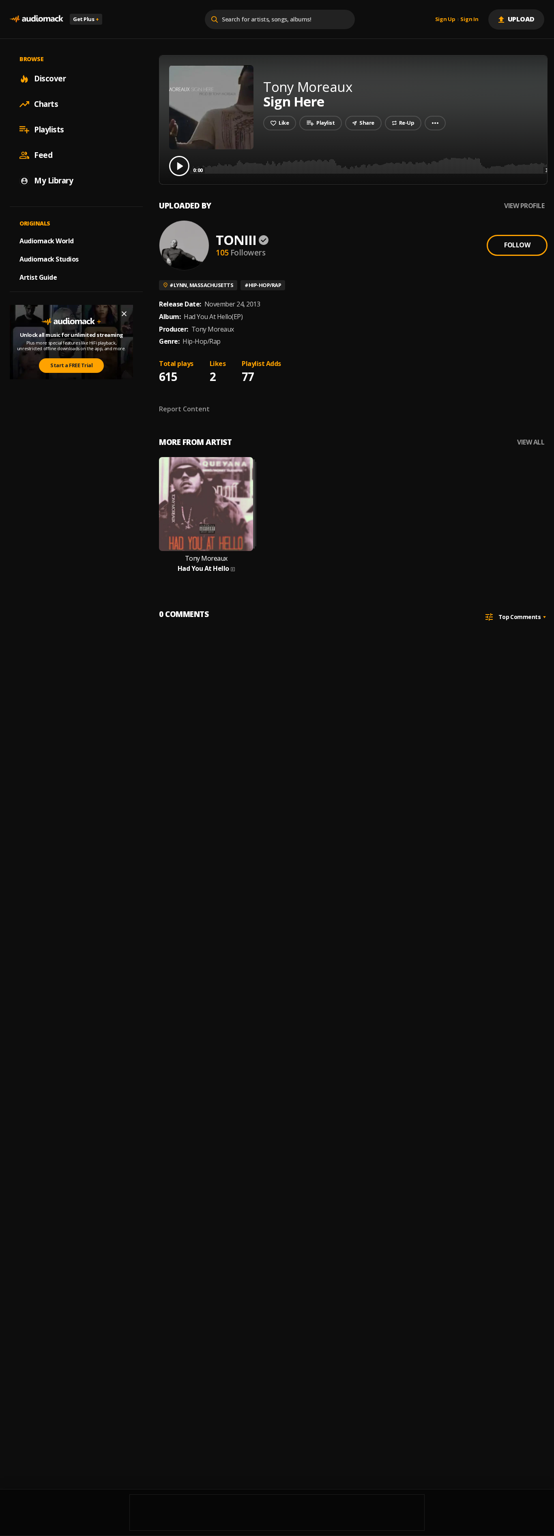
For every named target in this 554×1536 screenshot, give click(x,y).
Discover (50, 78)
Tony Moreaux (206, 558)
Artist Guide (38, 277)
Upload (521, 19)
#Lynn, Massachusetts (201, 285)
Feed (43, 155)
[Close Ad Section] (124, 314)
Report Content (184, 408)
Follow (517, 244)
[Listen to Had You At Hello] (206, 504)
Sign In (469, 19)
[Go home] (36, 19)
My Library (53, 180)
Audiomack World (46, 240)
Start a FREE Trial (71, 365)
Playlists (49, 129)
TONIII (236, 240)
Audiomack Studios (49, 259)
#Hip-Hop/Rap (263, 285)
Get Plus (86, 19)
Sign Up (445, 19)
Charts (46, 104)
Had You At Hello (203, 568)
